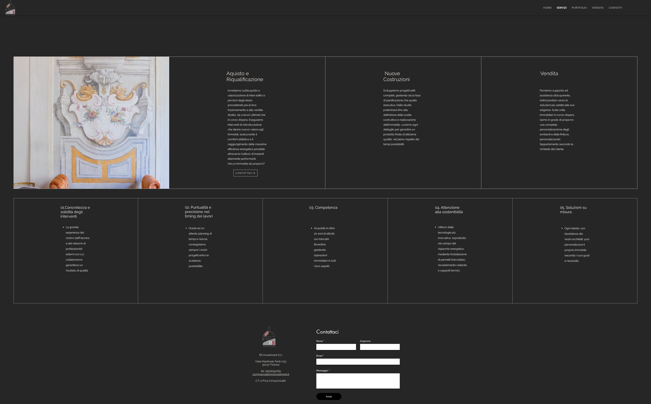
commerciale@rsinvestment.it (270, 374)
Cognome (365, 341)
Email (320, 355)
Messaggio (323, 370)
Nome (320, 341)
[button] (579, 8)
